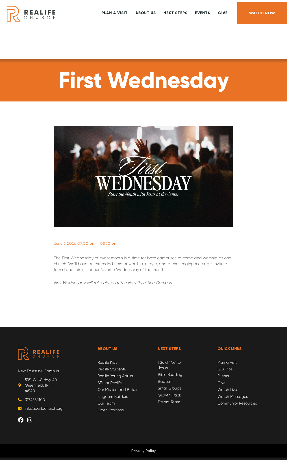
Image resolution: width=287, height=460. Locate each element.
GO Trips (225, 369)
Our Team (106, 403)
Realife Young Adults (115, 376)
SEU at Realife (110, 383)
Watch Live (227, 389)
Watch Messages (232, 396)
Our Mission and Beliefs (118, 389)
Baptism (165, 381)
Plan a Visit (227, 362)
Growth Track (169, 395)
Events (223, 376)
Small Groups (169, 388)
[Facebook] (23, 422)
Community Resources (237, 403)
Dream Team (169, 402)
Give (221, 383)
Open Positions (111, 410)
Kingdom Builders (113, 396)
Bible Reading (170, 374)
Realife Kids (107, 362)
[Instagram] (32, 422)
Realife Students (112, 369)
